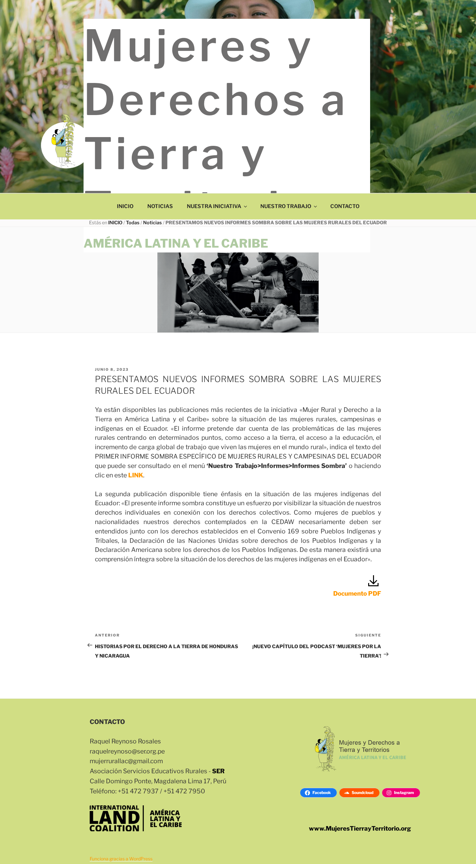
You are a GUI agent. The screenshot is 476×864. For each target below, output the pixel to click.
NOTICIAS (160, 206)
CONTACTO (344, 206)
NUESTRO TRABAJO (285, 206)
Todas (133, 223)
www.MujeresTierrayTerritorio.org (360, 828)
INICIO (125, 206)
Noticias (152, 223)
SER (218, 771)
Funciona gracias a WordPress (121, 858)
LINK (135, 475)
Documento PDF (357, 593)
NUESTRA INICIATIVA (214, 206)
